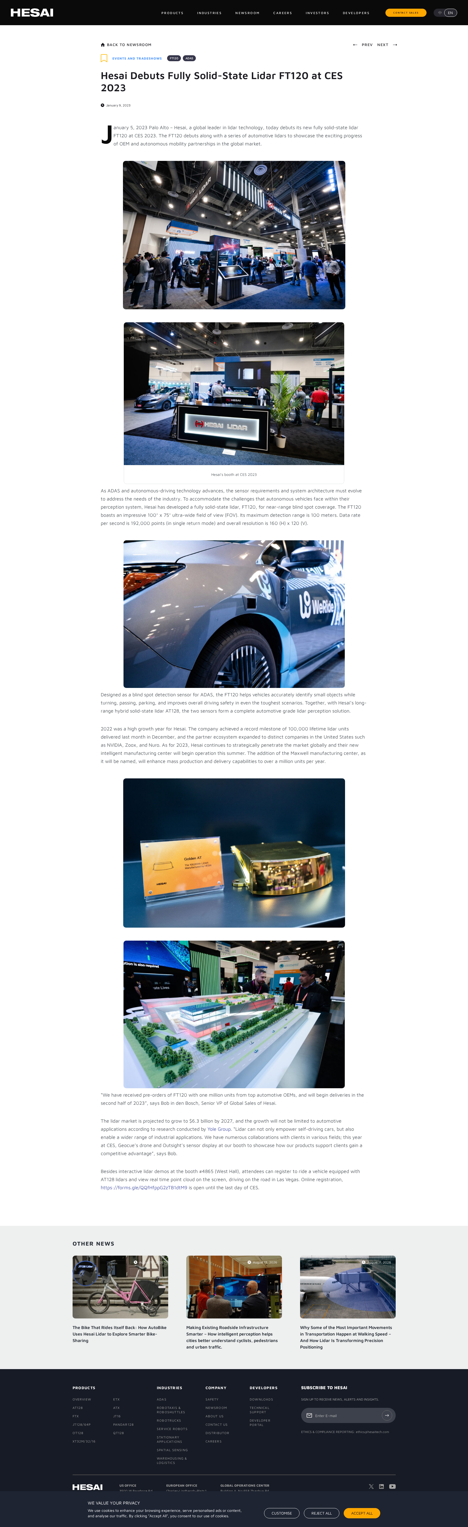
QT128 (118, 1433)
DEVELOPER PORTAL (260, 1422)
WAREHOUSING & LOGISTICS (172, 1460)
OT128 (78, 1433)
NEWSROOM (216, 1408)
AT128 (78, 1408)
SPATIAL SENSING (172, 1450)
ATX (116, 1408)
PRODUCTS (84, 1387)
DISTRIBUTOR (217, 1433)
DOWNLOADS (261, 1399)
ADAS (162, 1399)
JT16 (117, 1416)
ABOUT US (215, 1416)
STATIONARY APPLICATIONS (169, 1439)
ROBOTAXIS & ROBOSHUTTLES (171, 1410)
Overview (82, 1399)
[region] (234, 1509)
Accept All (362, 1513)
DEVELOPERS (263, 1387)
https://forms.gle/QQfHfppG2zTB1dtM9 (144, 1187)
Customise (282, 1513)
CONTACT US (217, 1424)
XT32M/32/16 (84, 1441)
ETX (116, 1399)
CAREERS (214, 1441)
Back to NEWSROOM (129, 44)
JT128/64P (82, 1424)
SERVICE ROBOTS (172, 1429)
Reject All (321, 1513)
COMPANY (216, 1387)
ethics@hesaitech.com (372, 1432)
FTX (76, 1416)
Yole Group (219, 1129)
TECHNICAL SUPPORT (259, 1410)
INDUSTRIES (169, 1387)
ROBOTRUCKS (169, 1420)
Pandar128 (123, 1424)
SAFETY (212, 1399)
